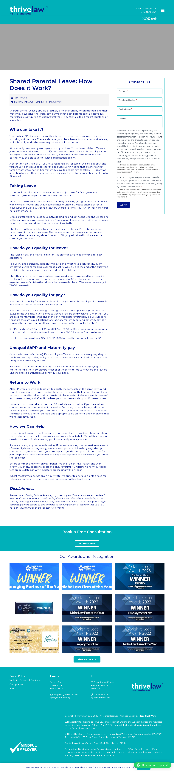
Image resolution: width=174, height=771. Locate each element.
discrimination (87, 445)
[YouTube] (152, 18)
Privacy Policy (17, 676)
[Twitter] (143, 18)
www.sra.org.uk (87, 728)
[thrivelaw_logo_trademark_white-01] (29, 10)
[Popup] (162, 10)
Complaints (16, 684)
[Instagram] (146, 18)
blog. (37, 151)
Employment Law (22, 102)
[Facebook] (155, 18)
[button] (152, 765)
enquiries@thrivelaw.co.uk (66, 694)
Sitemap (14, 688)
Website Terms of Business (25, 680)
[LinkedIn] (149, 18)
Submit (123, 205)
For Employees (39, 102)
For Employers (54, 102)
